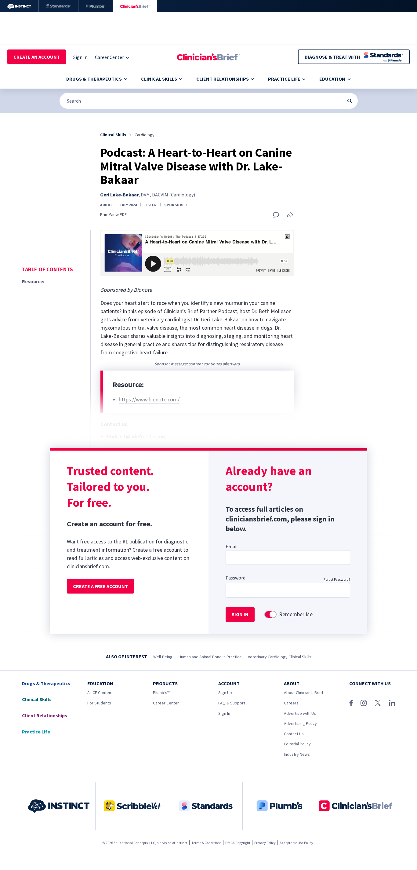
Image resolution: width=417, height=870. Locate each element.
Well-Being (162, 657)
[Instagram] (364, 703)
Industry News (297, 754)
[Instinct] (19, 6)
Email (232, 546)
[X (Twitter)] (377, 703)
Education (332, 79)
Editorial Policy (297, 744)
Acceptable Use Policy (296, 842)
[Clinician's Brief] (135, 6)
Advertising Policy (300, 723)
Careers (291, 703)
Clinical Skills (159, 79)
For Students (99, 703)
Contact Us (294, 734)
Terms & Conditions (206, 842)
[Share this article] (290, 215)
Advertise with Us (300, 713)
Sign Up (225, 692)
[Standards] (58, 6)
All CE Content (100, 692)
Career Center (166, 703)
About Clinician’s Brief (303, 692)
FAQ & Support (231, 703)
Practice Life (284, 79)
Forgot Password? (337, 579)
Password (235, 578)
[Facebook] (351, 703)
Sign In (224, 713)
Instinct (181, 842)
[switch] (270, 614)
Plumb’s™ (161, 692)
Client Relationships (222, 79)
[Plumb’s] (95, 6)
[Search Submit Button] (350, 101)
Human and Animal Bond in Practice (210, 657)
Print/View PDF (113, 214)
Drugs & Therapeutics (94, 79)
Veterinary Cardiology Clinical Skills (279, 657)
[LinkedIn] (392, 703)
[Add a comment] (276, 215)
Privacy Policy (265, 842)
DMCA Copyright (237, 842)
